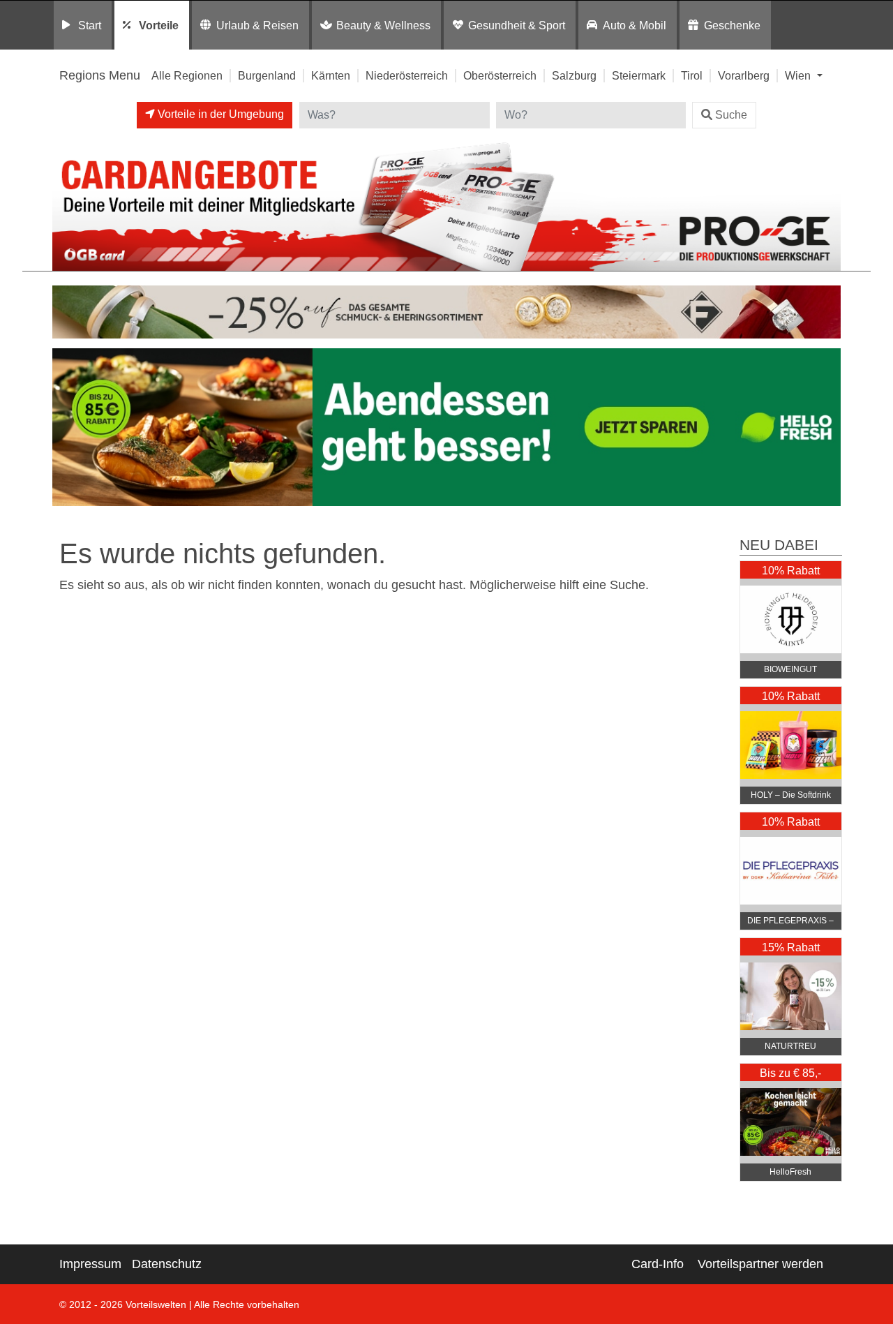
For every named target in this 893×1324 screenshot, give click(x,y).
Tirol (692, 75)
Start (89, 25)
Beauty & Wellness (383, 25)
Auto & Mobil (634, 25)
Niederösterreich (407, 75)
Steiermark (639, 75)
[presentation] (65, 430)
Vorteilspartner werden (760, 1264)
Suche (731, 115)
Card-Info (657, 1264)
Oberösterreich (499, 75)
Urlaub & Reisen (257, 25)
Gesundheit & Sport (516, 25)
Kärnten (330, 75)
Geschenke (732, 25)
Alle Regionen (187, 75)
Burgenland (267, 75)
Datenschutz (167, 1264)
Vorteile (159, 25)
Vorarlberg (744, 75)
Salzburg (574, 75)
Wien (799, 75)
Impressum (90, 1264)
